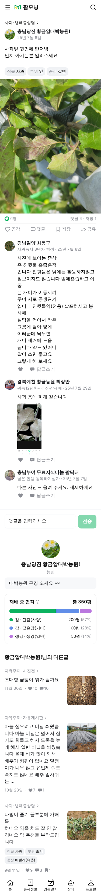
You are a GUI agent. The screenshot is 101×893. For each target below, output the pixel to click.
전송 (87, 521)
